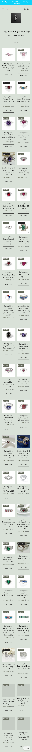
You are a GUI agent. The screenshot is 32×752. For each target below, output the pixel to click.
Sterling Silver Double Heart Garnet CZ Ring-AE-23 (8, 454)
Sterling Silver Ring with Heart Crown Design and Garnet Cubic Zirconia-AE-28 (23, 524)
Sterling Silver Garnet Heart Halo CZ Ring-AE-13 (8, 275)
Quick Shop (8, 75)
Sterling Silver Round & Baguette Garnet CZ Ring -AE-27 (8, 523)
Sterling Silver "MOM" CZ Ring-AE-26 (23, 488)
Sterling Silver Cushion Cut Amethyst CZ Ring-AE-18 (23, 347)
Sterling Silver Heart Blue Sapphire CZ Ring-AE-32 (23, 593)
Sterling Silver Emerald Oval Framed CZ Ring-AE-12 (23, 240)
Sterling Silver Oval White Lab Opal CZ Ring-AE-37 (8, 701)
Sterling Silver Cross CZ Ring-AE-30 (23, 558)
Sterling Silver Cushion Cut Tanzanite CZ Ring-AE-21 (8, 418)
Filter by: (16, 42)
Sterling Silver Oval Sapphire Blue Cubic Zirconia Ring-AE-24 (23, 454)
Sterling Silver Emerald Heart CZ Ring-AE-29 (8, 559)
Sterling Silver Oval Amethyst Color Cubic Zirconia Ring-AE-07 (8, 171)
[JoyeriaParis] (16, 18)
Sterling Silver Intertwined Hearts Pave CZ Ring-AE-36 (23, 667)
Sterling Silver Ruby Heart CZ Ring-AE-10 (23, 206)
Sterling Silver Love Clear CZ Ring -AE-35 (8, 666)
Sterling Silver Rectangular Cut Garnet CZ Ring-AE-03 (8, 100)
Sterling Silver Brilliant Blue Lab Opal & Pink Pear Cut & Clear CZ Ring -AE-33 (8, 630)
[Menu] (3, 8)
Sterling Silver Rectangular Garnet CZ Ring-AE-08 (23, 171)
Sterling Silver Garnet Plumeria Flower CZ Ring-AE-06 (23, 135)
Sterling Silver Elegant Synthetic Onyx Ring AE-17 (9, 345)
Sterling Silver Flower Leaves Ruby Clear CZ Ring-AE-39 (8, 736)
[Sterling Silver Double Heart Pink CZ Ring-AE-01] (8, 54)
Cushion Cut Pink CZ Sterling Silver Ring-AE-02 (23, 66)
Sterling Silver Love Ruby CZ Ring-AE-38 (23, 700)
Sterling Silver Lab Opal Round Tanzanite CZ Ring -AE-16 (23, 309)
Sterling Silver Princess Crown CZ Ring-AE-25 (8, 488)
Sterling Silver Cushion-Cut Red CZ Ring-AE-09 (8, 206)
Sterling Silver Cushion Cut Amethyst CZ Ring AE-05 (8, 135)
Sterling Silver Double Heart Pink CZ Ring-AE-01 (8, 65)
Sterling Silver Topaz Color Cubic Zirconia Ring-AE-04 (23, 100)
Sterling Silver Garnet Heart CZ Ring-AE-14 (23, 274)
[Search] (6, 8)
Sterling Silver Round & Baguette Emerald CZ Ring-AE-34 (23, 629)
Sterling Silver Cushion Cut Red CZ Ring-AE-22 (23, 417)
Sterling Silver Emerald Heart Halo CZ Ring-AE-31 (8, 593)
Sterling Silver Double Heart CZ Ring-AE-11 (8, 239)
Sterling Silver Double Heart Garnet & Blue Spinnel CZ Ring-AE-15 (8, 310)
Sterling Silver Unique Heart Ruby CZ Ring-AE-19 (8, 383)
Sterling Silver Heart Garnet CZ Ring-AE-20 (23, 381)
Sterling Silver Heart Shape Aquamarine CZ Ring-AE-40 (23, 735)
